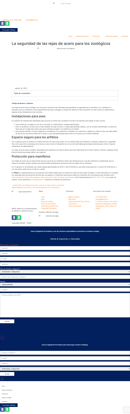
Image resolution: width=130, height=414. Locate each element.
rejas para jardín (47, 177)
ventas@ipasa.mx (37, 180)
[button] (115, 93)
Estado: (2, 281)
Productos (96, 36)
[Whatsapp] (7, 23)
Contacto (124, 36)
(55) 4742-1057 (98, 177)
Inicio (70, 36)
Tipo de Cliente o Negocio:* (10, 269)
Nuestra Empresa (82, 36)
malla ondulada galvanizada (63, 177)
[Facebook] (2, 23)
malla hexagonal (17, 177)
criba (26, 177)
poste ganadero (34, 177)
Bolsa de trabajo (112, 36)
